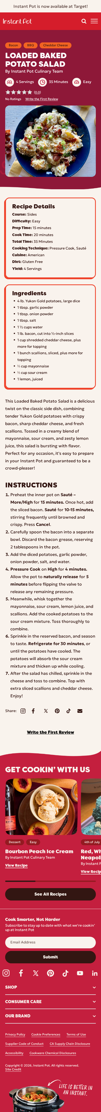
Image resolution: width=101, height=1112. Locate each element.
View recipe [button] (16, 865)
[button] (83, 21)
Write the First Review (41, 99)
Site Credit (13, 1069)
